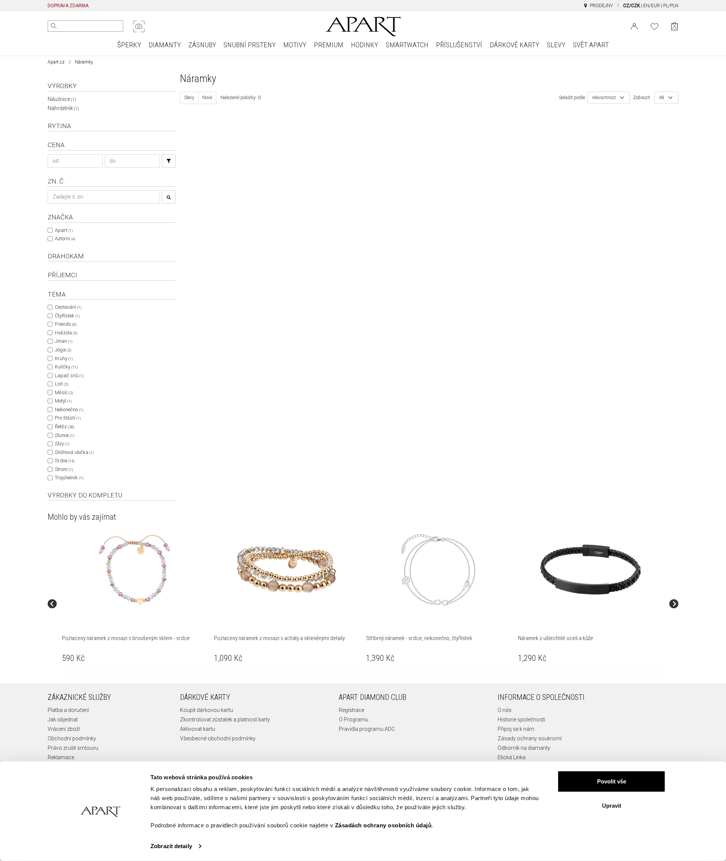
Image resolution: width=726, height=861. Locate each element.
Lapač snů (69, 375)
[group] (135, 603)
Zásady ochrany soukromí (530, 738)
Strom (64, 469)
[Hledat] (54, 26)
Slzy (62, 443)
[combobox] (608, 98)
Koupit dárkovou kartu (206, 710)
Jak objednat (63, 719)
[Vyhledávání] (168, 161)
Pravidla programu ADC (367, 729)
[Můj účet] (634, 26)
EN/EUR (651, 5)
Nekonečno (69, 409)
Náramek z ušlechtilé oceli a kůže (555, 638)
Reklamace (61, 757)
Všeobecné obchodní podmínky (218, 738)
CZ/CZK (631, 5)
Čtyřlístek (67, 316)
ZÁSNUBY (202, 44)
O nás (505, 710)
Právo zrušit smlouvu (73, 748)
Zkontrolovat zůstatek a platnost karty (225, 719)
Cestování (68, 307)
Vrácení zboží (64, 729)
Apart (64, 230)
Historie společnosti (521, 719)
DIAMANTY (165, 44)
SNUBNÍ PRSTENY (249, 44)
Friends (65, 324)
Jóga (63, 350)
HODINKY (364, 44)
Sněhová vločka (74, 452)
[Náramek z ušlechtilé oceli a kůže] (590, 569)
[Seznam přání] (654, 26)
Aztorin (65, 238)
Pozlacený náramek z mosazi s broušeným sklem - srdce (126, 638)
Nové (207, 97)
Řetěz (64, 426)
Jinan (63, 341)
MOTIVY (294, 44)
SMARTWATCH (407, 44)
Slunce (64, 435)
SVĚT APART (591, 44)
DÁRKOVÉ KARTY (514, 44)
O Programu (353, 719)
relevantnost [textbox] (604, 97)
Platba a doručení (68, 710)
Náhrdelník (63, 108)
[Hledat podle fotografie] (138, 26)
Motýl (63, 401)
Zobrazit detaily (171, 846)
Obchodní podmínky (72, 738)
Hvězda (66, 333)
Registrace (351, 710)
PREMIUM (328, 44)
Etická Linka (512, 757)
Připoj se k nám (516, 729)
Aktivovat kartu (197, 729)
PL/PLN (670, 5)
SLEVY (556, 44)
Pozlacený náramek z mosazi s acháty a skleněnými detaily (279, 638)
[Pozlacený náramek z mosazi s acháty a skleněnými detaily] (286, 569)
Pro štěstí (68, 418)
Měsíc (64, 392)
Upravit (611, 805)
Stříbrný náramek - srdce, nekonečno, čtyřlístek (419, 638)
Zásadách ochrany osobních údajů (383, 825)
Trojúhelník (69, 477)
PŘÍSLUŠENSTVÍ (459, 44)
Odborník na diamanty (524, 748)
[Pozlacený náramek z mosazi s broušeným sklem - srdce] (134, 569)
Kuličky (66, 367)
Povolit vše (611, 781)
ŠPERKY (129, 44)
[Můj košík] (674, 26)
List (61, 384)
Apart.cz (56, 62)
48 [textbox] (661, 97)
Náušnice (62, 99)
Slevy (189, 97)
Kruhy (64, 358)
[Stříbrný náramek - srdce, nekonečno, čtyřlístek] (438, 569)
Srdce (64, 460)
